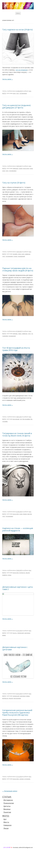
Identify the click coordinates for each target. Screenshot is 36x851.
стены (9, 575)
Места (6, 822)
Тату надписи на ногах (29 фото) (17, 29)
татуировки (23, 93)
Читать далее (7, 79)
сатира (21, 779)
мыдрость (5, 698)
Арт (30, 91)
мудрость (22, 573)
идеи (19, 254)
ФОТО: (5, 815)
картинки (27, 633)
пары (19, 333)
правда (4, 575)
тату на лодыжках (21, 70)
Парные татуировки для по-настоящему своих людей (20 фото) (17, 269)
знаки (20, 168)
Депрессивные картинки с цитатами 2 (17, 588)
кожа (31, 168)
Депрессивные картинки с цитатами (14, 648)
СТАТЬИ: (6, 796)
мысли (28, 573)
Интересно (8, 800)
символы (27, 254)
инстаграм (16, 419)
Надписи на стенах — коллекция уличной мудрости (17, 529)
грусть (15, 633)
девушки (15, 168)
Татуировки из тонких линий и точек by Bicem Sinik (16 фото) (17, 434)
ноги (14, 93)
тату (17, 93)
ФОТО (4, 93)
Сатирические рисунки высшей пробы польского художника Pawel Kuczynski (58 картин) (17, 712)
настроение (17, 698)
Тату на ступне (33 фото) (13, 182)
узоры (15, 256)
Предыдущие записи (9, 791)
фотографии (26, 419)
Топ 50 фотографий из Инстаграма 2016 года (16, 349)
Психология (8, 803)
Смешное (7, 825)
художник (27, 779)
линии (25, 514)
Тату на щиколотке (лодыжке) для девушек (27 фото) (16, 106)
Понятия (7, 812)
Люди (6, 828)
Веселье (6, 809)
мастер (29, 514)
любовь (15, 333)
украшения (21, 256)
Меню (18, 13)
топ (21, 419)
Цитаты (6, 806)
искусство (26, 168)
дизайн (15, 254)
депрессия (20, 633)
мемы (4, 635)
